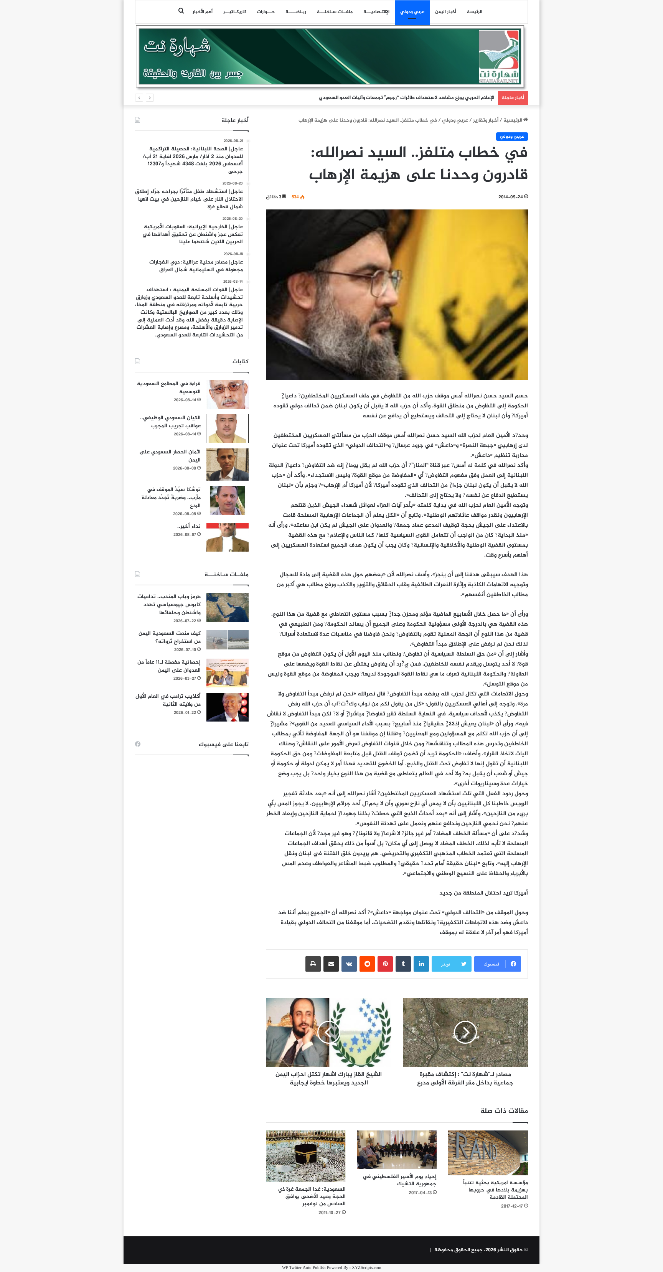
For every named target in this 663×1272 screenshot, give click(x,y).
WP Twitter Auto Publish (304, 1268)
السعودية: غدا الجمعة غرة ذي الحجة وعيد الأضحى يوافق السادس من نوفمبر (312, 1196)
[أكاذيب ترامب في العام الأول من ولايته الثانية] (227, 707)
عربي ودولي (412, 12)
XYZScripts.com (366, 1268)
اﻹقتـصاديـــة (376, 12)
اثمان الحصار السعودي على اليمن (170, 456)
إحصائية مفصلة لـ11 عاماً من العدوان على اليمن (169, 666)
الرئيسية (513, 120)
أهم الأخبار (203, 12)
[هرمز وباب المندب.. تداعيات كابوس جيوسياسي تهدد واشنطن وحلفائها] (227, 607)
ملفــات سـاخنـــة (335, 12)
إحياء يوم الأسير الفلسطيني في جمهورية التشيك (400, 1180)
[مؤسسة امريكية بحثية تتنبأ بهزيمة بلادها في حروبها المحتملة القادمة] (488, 1152)
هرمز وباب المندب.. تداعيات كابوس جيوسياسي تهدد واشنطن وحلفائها (169, 604)
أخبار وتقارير (485, 120)
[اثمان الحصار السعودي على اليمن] (227, 464)
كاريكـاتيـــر (234, 12)
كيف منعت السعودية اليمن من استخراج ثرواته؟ (170, 637)
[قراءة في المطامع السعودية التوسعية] (227, 394)
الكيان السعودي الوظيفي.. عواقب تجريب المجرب (170, 422)
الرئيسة (474, 12)
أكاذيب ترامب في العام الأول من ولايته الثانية (168, 700)
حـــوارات (266, 12)
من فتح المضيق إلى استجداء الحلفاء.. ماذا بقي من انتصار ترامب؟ (426, 98)
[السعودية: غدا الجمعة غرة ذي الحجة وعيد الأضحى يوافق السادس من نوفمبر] (306, 1156)
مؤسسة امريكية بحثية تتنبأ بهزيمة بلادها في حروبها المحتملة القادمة (495, 1190)
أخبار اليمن (445, 12)
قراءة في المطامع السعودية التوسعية (169, 387)
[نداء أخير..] (227, 537)
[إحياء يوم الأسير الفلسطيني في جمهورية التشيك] (397, 1149)
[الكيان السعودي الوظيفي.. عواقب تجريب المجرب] (227, 428)
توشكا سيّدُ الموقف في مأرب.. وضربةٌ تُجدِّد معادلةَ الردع (171, 497)
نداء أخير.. (189, 526)
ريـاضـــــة (295, 12)
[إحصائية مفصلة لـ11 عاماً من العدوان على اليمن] (227, 673)
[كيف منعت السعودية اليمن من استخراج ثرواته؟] (227, 639)
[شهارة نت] (331, 58)
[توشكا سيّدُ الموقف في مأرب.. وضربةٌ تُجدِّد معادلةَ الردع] (227, 500)
